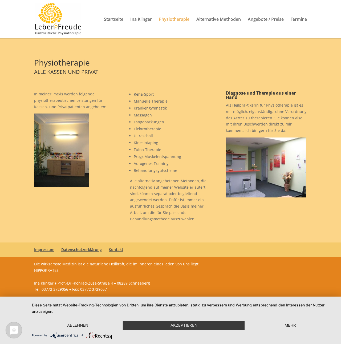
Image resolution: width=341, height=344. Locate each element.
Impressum (44, 249)
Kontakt (116, 249)
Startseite (113, 19)
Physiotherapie (174, 19)
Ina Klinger (141, 19)
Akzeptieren (183, 325)
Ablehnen (77, 325)
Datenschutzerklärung (81, 249)
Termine (299, 19)
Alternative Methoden (218, 19)
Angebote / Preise (266, 19)
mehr (290, 325)
